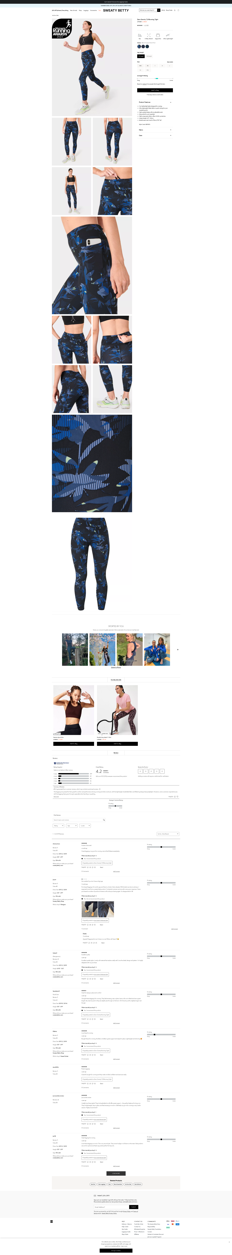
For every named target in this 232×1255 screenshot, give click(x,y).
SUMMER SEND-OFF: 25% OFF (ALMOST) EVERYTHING (116, 5)
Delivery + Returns (127, 1224)
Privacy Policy (127, 1211)
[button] (155, 79)
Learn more (124, 1246)
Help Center (125, 1226)
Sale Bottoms (137, 1184)
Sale (109, 1184)
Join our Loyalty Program (154, 1237)
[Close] (229, 1242)
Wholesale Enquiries (139, 1229)
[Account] (174, 10)
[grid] (155, 47)
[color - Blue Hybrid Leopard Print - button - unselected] (147, 47)
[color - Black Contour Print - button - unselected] (143, 47)
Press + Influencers (139, 1232)
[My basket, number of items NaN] (178, 10)
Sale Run (93, 1184)
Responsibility (151, 1226)
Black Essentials (118, 1184)
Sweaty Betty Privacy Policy (109, 1213)
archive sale (55, 15)
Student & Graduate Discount (156, 1234)
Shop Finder (169, 10)
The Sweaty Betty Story (154, 1224)
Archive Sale (128, 1184)
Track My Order (138, 1224)
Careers (150, 1232)
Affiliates (136, 1234)
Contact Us (137, 1226)
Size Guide (125, 1229)
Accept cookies (116, 1250)
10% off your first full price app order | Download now (116, 2)
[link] (116, 11)
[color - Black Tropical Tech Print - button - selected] (139, 47)
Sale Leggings (101, 1184)
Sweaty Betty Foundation (154, 1229)
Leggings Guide (126, 1232)
